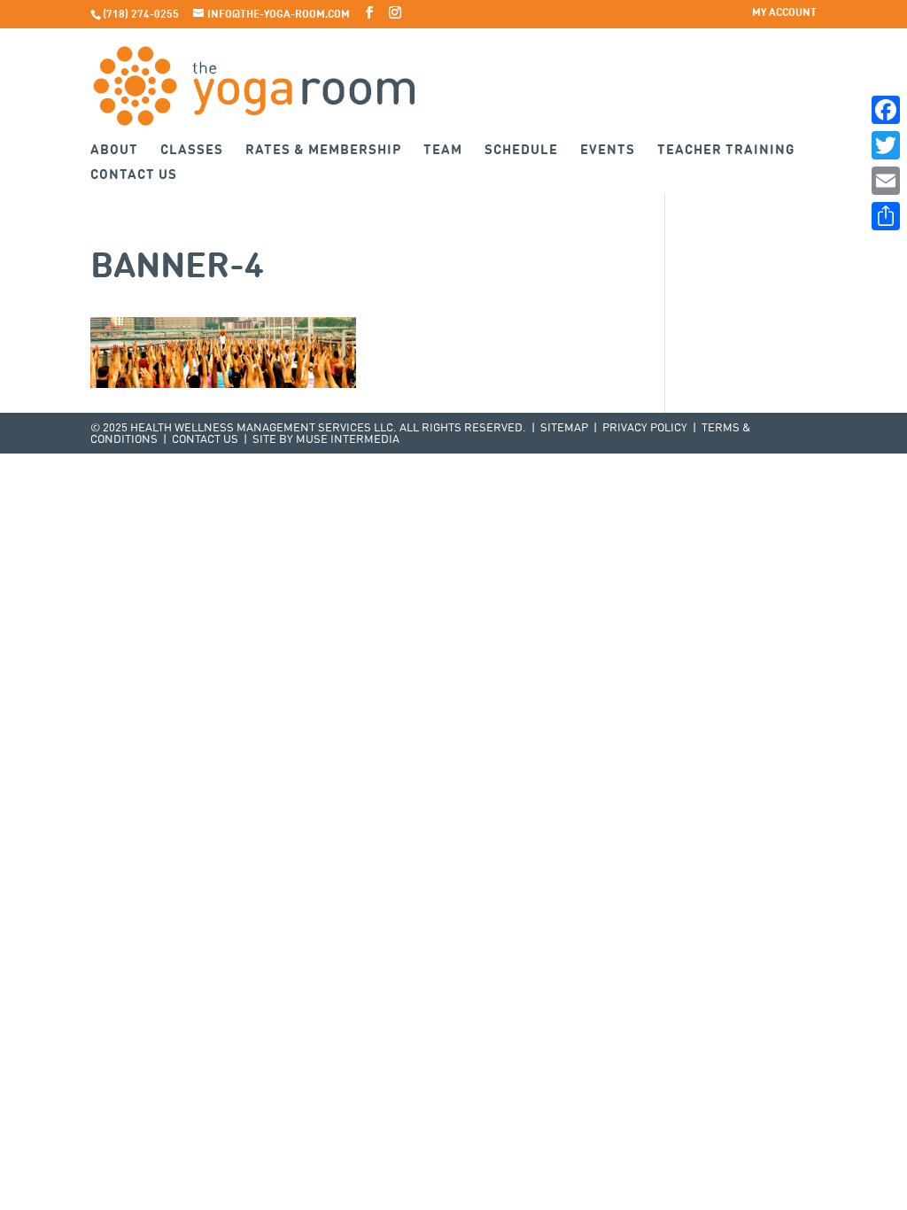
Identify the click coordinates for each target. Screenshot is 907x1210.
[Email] (885, 180)
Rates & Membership (323, 151)
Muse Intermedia (347, 440)
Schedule (521, 151)
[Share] (885, 216)
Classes (191, 151)
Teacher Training (726, 151)
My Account (784, 13)
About (114, 151)
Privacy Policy (644, 428)
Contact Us (133, 175)
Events (607, 151)
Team (442, 151)
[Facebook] (885, 110)
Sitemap (564, 428)
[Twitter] (885, 145)
